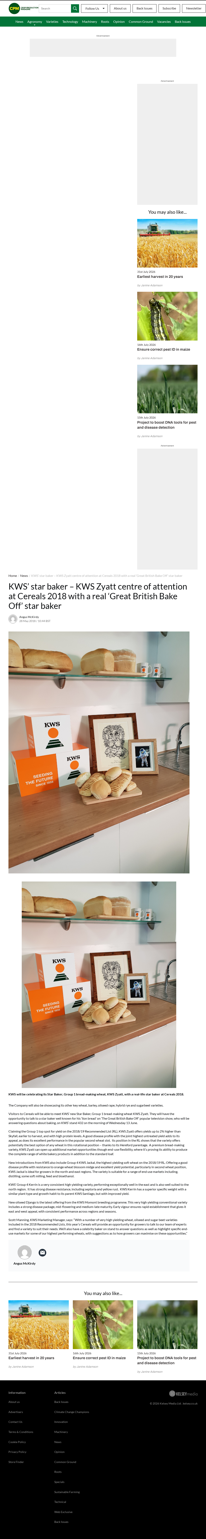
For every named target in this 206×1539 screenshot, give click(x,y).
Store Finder (16, 1462)
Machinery (89, 21)
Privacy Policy (17, 1452)
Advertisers (15, 1412)
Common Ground (141, 21)
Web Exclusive (63, 1512)
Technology (70, 21)
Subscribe (169, 8)
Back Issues (144, 8)
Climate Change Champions (71, 1412)
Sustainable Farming (67, 1492)
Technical (60, 1502)
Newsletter (194, 8)
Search (75, 8)
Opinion (119, 21)
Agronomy (34, 21)
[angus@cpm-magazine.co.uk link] (42, 1253)
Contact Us (15, 1421)
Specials (59, 1482)
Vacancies (164, 21)
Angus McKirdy (29, 617)
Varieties (52, 21)
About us (120, 8)
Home (12, 575)
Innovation (61, 1421)
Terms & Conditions (20, 1432)
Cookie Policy (17, 1442)
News (19, 21)
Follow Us (92, 8)
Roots (105, 21)
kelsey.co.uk (190, 1403)
